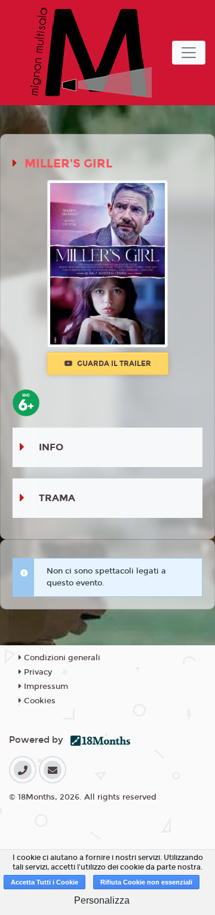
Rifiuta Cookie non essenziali (146, 882)
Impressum (45, 686)
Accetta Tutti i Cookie (44, 882)
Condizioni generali (61, 658)
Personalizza (102, 900)
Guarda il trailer (113, 363)
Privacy (37, 672)
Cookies (39, 701)
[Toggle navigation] (188, 53)
